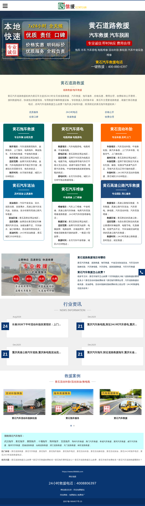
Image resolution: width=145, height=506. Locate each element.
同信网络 (63, 495)
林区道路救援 (83, 445)
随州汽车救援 (14, 445)
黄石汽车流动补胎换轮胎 (24, 418)
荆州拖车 (54, 441)
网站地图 (72, 476)
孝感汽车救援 (106, 441)
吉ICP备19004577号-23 (72, 501)
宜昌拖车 (65, 441)
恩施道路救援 (28, 445)
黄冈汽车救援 (119, 441)
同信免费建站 (79, 489)
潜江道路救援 (56, 445)
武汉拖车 (8, 441)
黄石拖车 (20, 441)
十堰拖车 (42, 441)
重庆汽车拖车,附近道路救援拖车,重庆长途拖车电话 (112, 352)
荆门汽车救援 (92, 441)
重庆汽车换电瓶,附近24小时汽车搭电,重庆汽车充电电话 (112, 324)
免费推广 (81, 495)
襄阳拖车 (31, 441)
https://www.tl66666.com (72, 471)
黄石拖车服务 (72, 418)
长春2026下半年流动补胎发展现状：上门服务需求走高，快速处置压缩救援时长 (37, 324)
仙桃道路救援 (42, 445)
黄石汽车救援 (120, 418)
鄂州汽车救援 (78, 441)
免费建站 (73, 495)
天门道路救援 (70, 445)
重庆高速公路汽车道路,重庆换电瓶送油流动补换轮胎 (37, 352)
